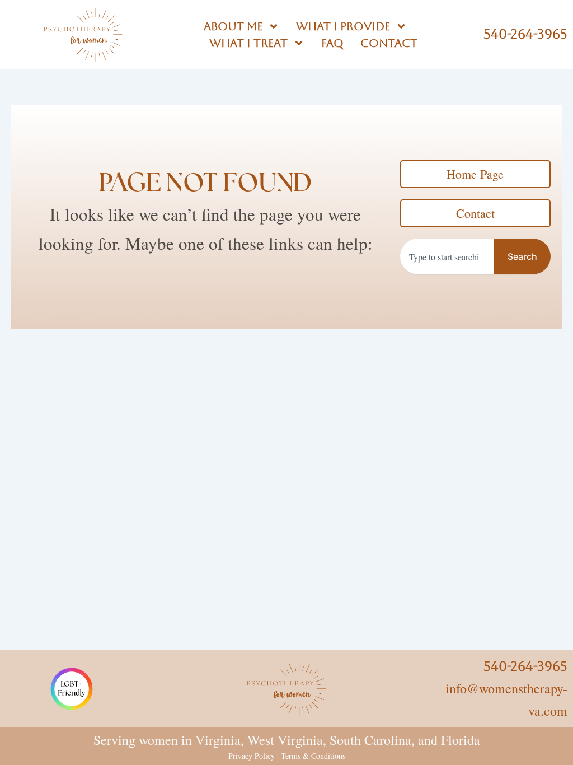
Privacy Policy (251, 755)
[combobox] (447, 256)
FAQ (332, 43)
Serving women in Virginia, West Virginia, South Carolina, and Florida (286, 740)
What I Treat (248, 43)
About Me (233, 26)
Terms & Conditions (313, 755)
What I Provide (343, 26)
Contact (388, 43)
